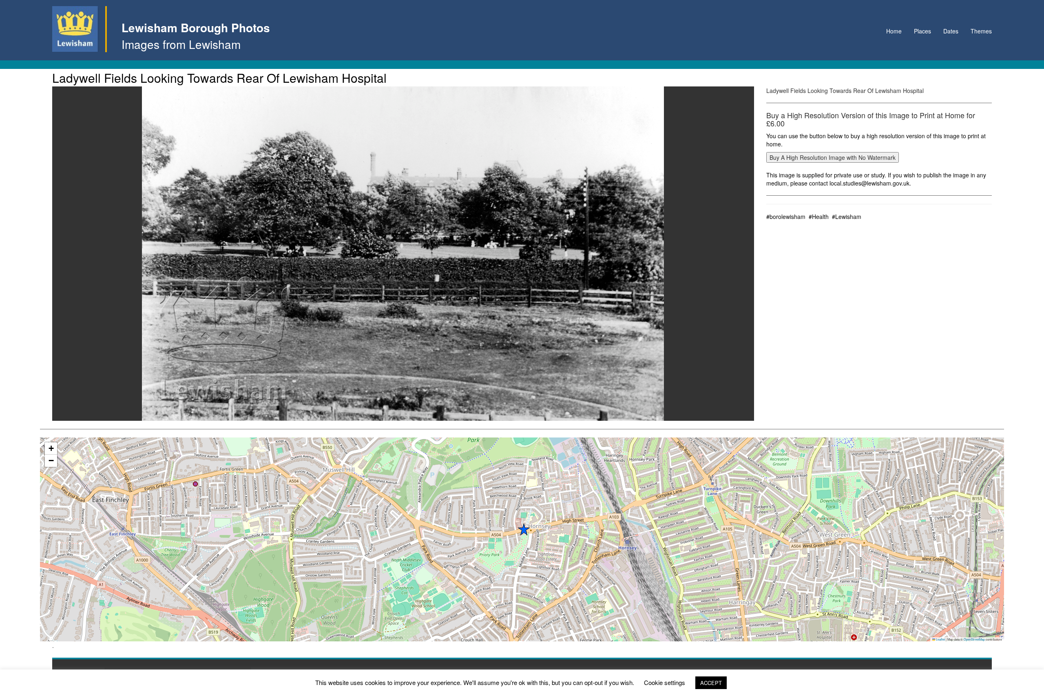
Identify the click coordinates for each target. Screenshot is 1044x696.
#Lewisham (846, 216)
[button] (195, 484)
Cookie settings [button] (664, 682)
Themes (981, 31)
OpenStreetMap (974, 639)
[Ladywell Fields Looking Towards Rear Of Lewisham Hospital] (403, 253)
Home (894, 31)
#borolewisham (785, 216)
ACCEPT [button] (711, 683)
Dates (950, 31)
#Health (819, 216)
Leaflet (940, 639)
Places (922, 31)
